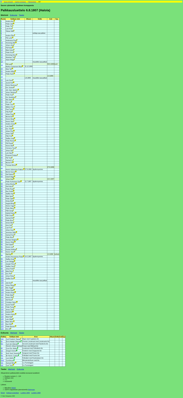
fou (2, 355)
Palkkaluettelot (32, 2)
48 (2, 138)
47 (2, 136)
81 (2, 222)
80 (2, 220)
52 (2, 148)
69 (2, 193)
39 (2, 116)
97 (2, 264)
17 (2, 59)
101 (2, 273)
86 (2, 235)
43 (2, 126)
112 (2, 300)
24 (2, 80)
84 (2, 230)
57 (2, 160)
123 (2, 326)
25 (2, 82)
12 (2, 47)
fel (2, 348)
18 (2, 62)
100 (2, 271)
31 (2, 97)
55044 (13, 388)
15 (2, 55)
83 (2, 227)
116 (2, 309)
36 (2, 109)
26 (2, 85)
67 (2, 189)
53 (2, 150)
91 (2, 247)
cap (2, 339)
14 (2, 52)
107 (2, 287)
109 (2, 292)
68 (2, 191)
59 (2, 165)
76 (2, 210)
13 (2, 50)
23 (2, 77)
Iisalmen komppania (20, 2)
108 (2, 290)
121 (2, 321)
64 (2, 180)
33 (2, 102)
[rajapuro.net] (1, 2)
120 (2, 319)
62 (2, 174)
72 (2, 201)
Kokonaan (31, 389)
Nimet (3, 393)
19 (2, 65)
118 (2, 314)
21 (2, 71)
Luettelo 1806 (25, 393)
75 (2, 208)
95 (2, 259)
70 (2, 196)
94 (2, 255)
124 (2, 329)
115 (2, 307)
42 (2, 124)
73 (2, 203)
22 (2, 73)
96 (2, 261)
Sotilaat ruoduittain (12, 393)
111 (2, 297)
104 (2, 280)
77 (2, 213)
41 (2, 121)
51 (2, 145)
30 (2, 94)
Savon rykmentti (8, 2)
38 (2, 114)
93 (2, 251)
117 (2, 312)
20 (2, 69)
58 (2, 162)
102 (2, 276)
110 (2, 295)
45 (2, 131)
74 (2, 205)
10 (2, 42)
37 (2, 111)
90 (2, 244)
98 (2, 266)
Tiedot (21, 15)
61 (2, 172)
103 (2, 278)
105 (2, 283)
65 (2, 184)
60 (2, 168)
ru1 (2, 363)
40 (2, 119)
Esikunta (13, 15)
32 (2, 99)
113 (2, 302)
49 (2, 141)
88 (2, 239)
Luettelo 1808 (36, 393)
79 (2, 218)
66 (2, 186)
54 (2, 153)
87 (2, 237)
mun (2, 360)
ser (2, 351)
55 (2, 155)
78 (2, 215)
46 (2, 133)
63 (2, 176)
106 (2, 285)
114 (2, 304)
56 (2, 157)
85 (2, 232)
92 (2, 249)
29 (2, 92)
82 (2, 225)
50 (2, 143)
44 (2, 128)
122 (2, 324)
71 (2, 198)
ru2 (2, 365)
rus (2, 358)
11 (2, 45)
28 (2, 90)
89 (2, 242)
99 (2, 268)
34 (2, 104)
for (2, 353)
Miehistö (13, 333)
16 (2, 57)
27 (2, 87)
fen (2, 344)
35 (2, 107)
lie (2, 341)
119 (2, 316)
